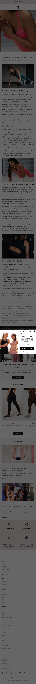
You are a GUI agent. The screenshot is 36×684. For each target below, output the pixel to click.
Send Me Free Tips (27, 348)
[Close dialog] (34, 331)
